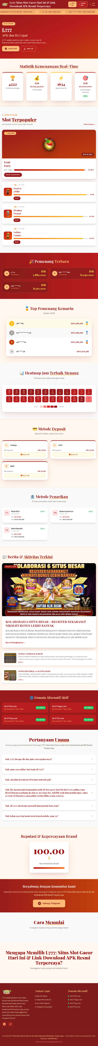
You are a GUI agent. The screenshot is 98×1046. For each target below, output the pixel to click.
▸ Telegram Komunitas (43, 1007)
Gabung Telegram (51, 903)
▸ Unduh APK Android (43, 999)
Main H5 (73, 4)
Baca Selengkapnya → (16, 642)
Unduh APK (83, 4)
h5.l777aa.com (75, 1003)
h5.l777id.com (75, 996)
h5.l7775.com (75, 1007)
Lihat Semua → (90, 124)
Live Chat (93, 4)
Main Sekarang (13, 175)
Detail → (21, 662)
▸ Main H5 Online (41, 996)
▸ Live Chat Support (42, 1003)
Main (17, 198)
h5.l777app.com (76, 999)
